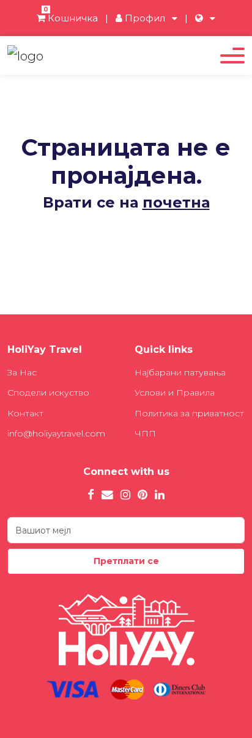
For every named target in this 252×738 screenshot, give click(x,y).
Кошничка (70, 18)
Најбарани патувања (180, 372)
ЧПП (145, 433)
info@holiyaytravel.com (56, 433)
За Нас (22, 372)
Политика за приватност (189, 413)
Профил (143, 18)
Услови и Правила (175, 392)
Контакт (25, 413)
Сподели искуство (48, 392)
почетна (176, 202)
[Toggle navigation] (232, 55)
